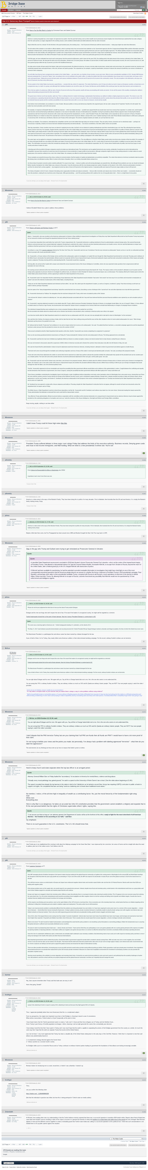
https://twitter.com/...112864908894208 (37, 1093)
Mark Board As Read (32, 1167)
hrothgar (8, 995)
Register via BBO (123, 7)
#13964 (144, 417)
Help (143, 7)
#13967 (144, 493)
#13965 (144, 437)
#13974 (144, 838)
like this (64, 423)
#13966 (144, 460)
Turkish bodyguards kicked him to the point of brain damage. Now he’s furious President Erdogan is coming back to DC (61, 616)
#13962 (144, 190)
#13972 (144, 712)
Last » (40, 16)
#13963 (144, 222)
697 (20, 16)
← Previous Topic (124, 1141)
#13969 (144, 543)
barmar (7, 975)
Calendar (18, 10)
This (27, 549)
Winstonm (9, 190)
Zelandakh (9, 1112)
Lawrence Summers (35, 866)
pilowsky (8, 460)
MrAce (7, 648)
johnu (7, 515)
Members (11, 10)
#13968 (144, 515)
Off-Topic (19, 13)
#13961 (144, 24)
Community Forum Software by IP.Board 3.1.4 (134, 1167)
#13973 (144, 762)
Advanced (146, 10)
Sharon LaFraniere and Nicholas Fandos (41, 228)
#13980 (144, 1112)
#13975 (144, 860)
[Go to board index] (14, 4)
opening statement (47, 250)
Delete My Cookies (21, 1167)
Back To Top (5, 1167)
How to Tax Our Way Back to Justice (40, 30)
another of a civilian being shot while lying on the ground (109, 1119)
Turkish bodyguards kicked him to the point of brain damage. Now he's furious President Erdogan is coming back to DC (60, 662)
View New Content (138, 13)
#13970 (144, 597)
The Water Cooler (28, 13)
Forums (4, 10)
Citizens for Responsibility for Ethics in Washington (44, 470)
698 (23, 16)
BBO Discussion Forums (8, 13)
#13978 (144, 1060)
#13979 (144, 1080)
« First (13, 16)
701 (34, 16)
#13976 (144, 975)
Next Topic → (143, 1141)
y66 (6, 24)
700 (30, 16)
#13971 (144, 648)
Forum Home (12, 1167)
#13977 (144, 994)
